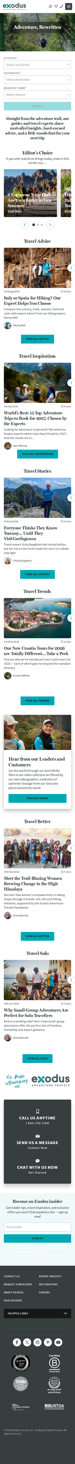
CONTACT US (12, 1276)
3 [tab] (42, 225)
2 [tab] (38, 225)
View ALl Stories (37, 574)
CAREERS (44, 1292)
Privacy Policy (55, 1255)
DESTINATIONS (48, 1284)
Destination (12, 73)
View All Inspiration (37, 454)
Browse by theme (15, 88)
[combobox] (37, 64)
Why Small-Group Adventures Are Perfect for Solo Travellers (36, 1012)
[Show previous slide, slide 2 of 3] (25, 225)
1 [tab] (33, 224)
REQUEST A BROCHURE (18, 1284)
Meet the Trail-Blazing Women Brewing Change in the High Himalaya (33, 884)
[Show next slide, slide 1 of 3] (50, 225)
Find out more (37, 798)
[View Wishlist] (56, 6)
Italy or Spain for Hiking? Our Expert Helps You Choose (32, 300)
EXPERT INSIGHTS (50, 1276)
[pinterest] (48, 1342)
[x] (27, 1342)
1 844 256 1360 (62, 6)
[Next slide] (71, 268)
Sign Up (37, 1238)
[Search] (50, 6)
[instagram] (37, 1342)
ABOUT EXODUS (13, 1292)
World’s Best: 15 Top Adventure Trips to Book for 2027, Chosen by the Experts (35, 418)
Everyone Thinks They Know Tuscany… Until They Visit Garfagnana (31, 533)
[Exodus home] (14, 6)
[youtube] (58, 1342)
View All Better (37, 936)
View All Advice (37, 339)
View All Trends (37, 700)
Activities (11, 58)
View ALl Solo (37, 1058)
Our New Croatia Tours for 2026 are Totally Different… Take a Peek (36, 650)
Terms (67, 1255)
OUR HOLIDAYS (13, 1300)
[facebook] (17, 1342)
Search (37, 106)
